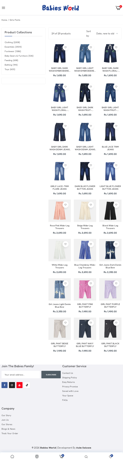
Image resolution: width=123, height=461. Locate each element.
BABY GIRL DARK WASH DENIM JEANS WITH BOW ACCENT (60, 148)
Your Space (67, 395)
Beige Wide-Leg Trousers (85, 226)
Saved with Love (70, 391)
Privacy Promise (70, 386)
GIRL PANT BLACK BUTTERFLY (110, 344)
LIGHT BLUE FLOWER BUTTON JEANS (110, 187)
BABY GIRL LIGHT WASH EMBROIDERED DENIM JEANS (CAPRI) (85, 69)
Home (4, 20)
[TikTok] (27, 385)
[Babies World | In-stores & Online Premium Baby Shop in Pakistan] (60, 8)
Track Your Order (10, 433)
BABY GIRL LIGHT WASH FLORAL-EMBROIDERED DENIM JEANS (60, 108)
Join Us (5, 420)
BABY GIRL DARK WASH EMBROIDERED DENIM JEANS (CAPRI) (60, 69)
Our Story (6, 415)
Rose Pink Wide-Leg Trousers (59, 226)
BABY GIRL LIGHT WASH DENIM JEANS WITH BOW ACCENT (85, 148)
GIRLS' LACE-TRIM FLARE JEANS (59, 187)
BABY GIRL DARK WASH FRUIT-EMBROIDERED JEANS (85, 108)
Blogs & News (8, 429)
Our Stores (7, 424)
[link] (66, 47)
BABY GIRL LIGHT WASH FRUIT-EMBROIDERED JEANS (110, 108)
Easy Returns (68, 382)
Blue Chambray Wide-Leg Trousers (85, 266)
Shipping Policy (69, 377)
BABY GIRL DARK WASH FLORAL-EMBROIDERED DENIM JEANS (110, 69)
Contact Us (67, 373)
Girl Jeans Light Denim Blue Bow (60, 305)
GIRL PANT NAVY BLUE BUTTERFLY (85, 344)
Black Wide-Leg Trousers (110, 226)
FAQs (65, 400)
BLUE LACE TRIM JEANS (110, 148)
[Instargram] (12, 385)
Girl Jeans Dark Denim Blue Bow (110, 266)
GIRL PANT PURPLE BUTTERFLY (110, 305)
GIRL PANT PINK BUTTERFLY (85, 305)
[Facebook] (5, 385)
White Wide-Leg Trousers (59, 266)
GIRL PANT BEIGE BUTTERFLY (59, 344)
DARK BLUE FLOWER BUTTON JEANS (85, 187)
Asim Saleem (83, 447)
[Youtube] (19, 385)
